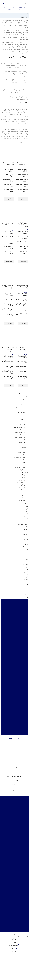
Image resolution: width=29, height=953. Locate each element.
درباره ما (14, 787)
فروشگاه (14, 784)
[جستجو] (1, 3)
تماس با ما (14, 790)
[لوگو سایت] (13, 3)
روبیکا (14, 10)
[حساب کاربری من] (22, 3)
